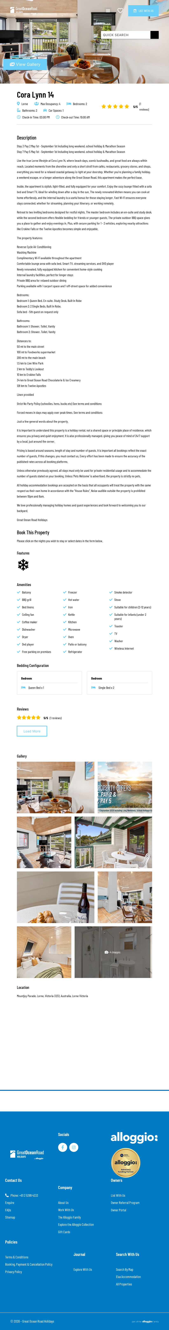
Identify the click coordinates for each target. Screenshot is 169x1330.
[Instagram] (73, 1147)
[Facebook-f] (62, 1147)
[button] (107, 10)
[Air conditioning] (23, 565)
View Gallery (27, 64)
